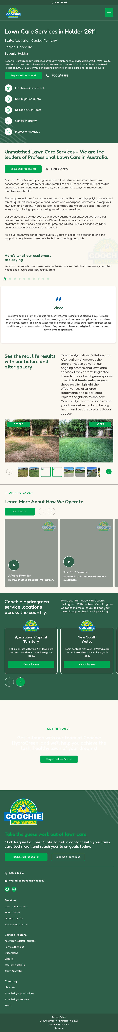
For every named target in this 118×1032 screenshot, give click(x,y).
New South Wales (14, 947)
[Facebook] (7, 889)
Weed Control (12, 912)
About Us (10, 987)
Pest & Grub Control (16, 924)
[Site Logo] (13, 13)
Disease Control (14, 918)
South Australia (13, 971)
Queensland (11, 953)
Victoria (9, 959)
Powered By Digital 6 (59, 1024)
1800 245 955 (23, 68)
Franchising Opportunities (19, 993)
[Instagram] (14, 889)
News (8, 1005)
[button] (5, 278)
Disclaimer (59, 1028)
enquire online (52, 68)
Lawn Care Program (16, 906)
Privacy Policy (59, 1017)
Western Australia (15, 965)
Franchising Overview (17, 999)
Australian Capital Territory (20, 941)
